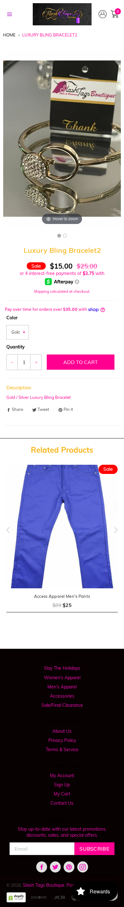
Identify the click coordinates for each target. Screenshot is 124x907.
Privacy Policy (62, 740)
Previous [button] (6, 530)
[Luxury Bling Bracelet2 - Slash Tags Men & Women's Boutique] (59, 236)
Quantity (15, 347)
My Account (62, 775)
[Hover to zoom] (62, 138)
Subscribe (94, 849)
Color (11, 318)
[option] (62, 542)
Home (9, 34)
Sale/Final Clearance (62, 705)
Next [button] (117, 530)
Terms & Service (62, 749)
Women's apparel (62, 677)
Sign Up (62, 785)
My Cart (62, 794)
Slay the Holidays (62, 668)
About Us (62, 731)
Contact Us (62, 803)
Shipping (41, 291)
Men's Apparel (62, 687)
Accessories (62, 696)
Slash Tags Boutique (44, 885)
